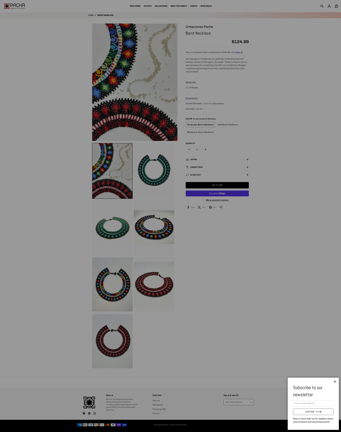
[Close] (335, 381)
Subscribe (309, 411)
